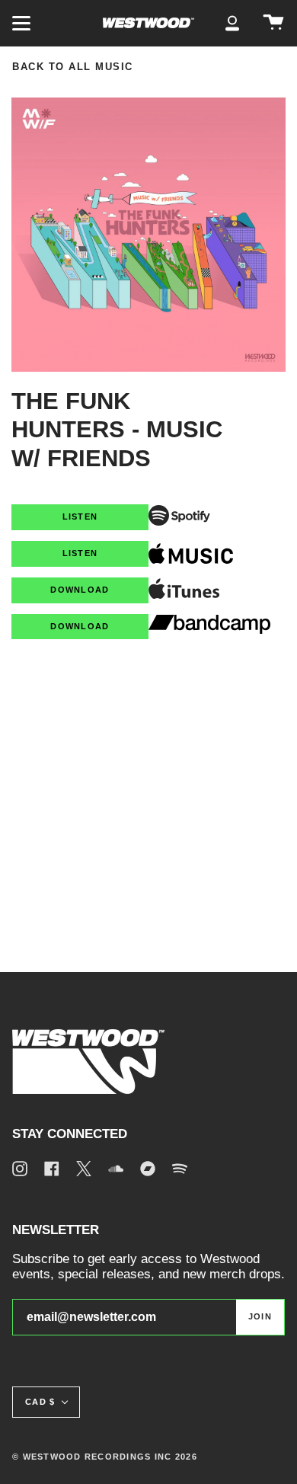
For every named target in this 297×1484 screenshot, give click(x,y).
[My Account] (232, 23)
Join (260, 1316)
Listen (80, 516)
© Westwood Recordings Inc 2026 (104, 1456)
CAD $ (40, 1401)
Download (79, 589)
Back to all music (72, 67)
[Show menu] (23, 22)
